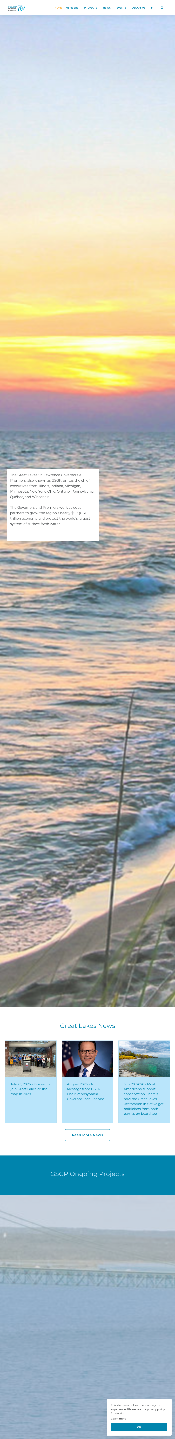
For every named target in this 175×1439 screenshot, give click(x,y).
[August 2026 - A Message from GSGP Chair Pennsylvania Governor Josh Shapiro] (87, 1059)
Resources (101, 1274)
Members (72, 7)
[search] (162, 7)
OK (139, 1427)
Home (58, 7)
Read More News (87, 1135)
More (30, 1274)
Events (122, 7)
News (107, 7)
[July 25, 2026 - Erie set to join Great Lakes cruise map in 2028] (30, 1059)
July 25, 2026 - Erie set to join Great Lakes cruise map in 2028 (30, 1089)
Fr (152, 7)
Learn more (118, 1418)
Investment (74, 1274)
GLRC (124, 1274)
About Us (139, 7)
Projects (91, 7)
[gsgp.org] (16, 7)
